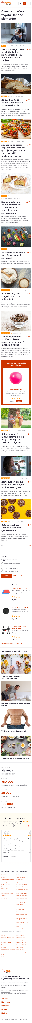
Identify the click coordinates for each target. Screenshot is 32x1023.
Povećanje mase (5, 884)
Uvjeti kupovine (20, 947)
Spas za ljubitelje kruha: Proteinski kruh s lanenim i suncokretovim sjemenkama (11, 207)
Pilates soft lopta (16, 389)
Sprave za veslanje (21, 909)
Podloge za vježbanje (21, 884)
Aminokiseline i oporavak (7, 879)
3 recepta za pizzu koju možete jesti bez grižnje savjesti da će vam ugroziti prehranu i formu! (13, 150)
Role (2, 954)
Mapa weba (5, 1002)
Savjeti (4, 45)
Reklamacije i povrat (21, 942)
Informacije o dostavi (21, 937)
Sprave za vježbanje (21, 895)
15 (30, 252)
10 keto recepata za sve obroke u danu (15, 758)
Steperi (18, 911)
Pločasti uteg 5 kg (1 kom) (20, 607)
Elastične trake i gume (22, 922)
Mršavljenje (4, 882)
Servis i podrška (20, 949)
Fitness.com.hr (6, 3)
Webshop (5, 998)
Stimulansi (4, 898)
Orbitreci (18, 907)
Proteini (3, 874)
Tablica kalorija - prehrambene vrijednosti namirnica (12, 677)
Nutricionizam (6, 290)
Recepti (4, 96)
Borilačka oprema (6, 942)
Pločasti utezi (19, 879)
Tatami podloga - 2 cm (19, 588)
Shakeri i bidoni (5, 940)
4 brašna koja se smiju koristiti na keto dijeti (11, 296)
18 (30, 293)
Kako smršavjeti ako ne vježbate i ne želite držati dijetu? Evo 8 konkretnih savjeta (12, 55)
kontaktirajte (9, 993)
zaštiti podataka (5, 992)
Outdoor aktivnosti (21, 928)
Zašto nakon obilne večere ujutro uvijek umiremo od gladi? (12, 485)
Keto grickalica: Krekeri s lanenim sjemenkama (11, 528)
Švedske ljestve (5, 935)
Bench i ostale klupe (21, 893)
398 (29, 336)
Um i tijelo (4, 430)
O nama (4, 1009)
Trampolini (4, 944)
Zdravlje (3, 895)
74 (30, 49)
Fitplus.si (4, 1013)
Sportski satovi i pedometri (8, 949)
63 (30, 145)
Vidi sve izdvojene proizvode (11, 643)
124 (30, 202)
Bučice (18, 874)
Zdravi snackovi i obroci (7, 893)
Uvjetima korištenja (19, 990)
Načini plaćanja (20, 935)
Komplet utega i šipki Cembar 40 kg (19, 627)
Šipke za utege (20, 882)
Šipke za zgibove (20, 886)
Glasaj (6, 576)
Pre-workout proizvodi (7, 891)
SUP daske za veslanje (7, 956)
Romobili (3, 947)
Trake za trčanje (20, 902)
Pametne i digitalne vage (7, 937)
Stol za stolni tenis (6, 952)
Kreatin (3, 877)
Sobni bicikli (19, 904)
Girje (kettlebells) (20, 877)
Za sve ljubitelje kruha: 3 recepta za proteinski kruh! (12, 103)
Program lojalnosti (21, 944)
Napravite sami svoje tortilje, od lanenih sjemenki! (13, 255)
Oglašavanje (5, 1006)
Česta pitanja (19, 940)
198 (29, 100)
